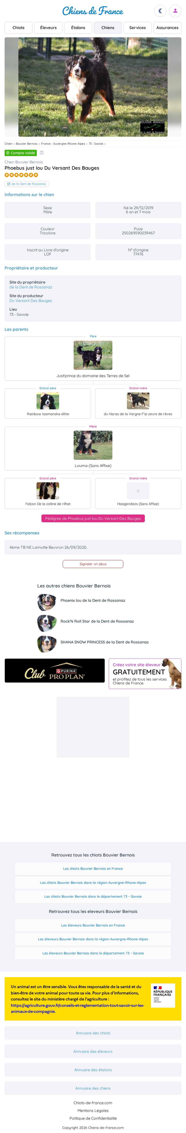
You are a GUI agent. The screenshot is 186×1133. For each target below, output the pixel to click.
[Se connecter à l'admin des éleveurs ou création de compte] (175, 11)
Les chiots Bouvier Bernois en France (93, 868)
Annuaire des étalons (93, 1069)
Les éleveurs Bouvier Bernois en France (93, 925)
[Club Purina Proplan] (55, 670)
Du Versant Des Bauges (30, 300)
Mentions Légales (93, 1110)
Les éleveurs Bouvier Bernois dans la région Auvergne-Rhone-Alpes (93, 939)
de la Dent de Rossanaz (29, 184)
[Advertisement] (93, 727)
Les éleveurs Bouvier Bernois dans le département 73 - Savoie (93, 953)
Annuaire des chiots (93, 1032)
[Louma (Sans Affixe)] (93, 445)
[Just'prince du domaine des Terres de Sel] (93, 355)
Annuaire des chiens (93, 1088)
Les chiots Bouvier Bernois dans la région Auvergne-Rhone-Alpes (93, 882)
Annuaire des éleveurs (93, 1051)
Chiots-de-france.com (93, 1102)
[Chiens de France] (93, 11)
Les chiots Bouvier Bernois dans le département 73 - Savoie (93, 896)
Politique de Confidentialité (93, 1118)
